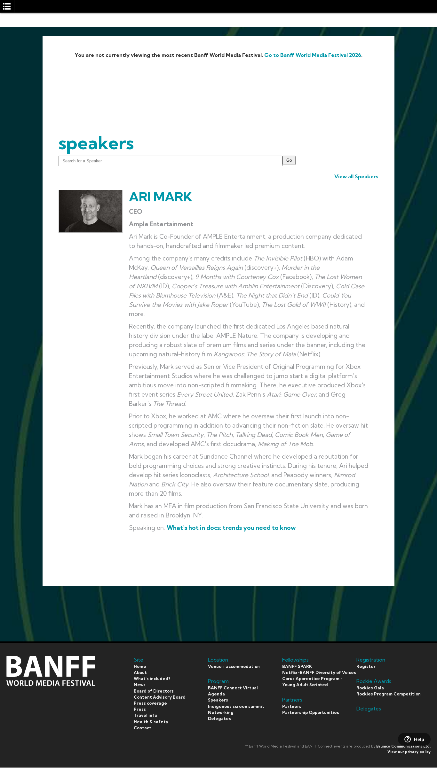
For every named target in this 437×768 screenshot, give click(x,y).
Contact (142, 727)
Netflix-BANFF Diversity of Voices (319, 672)
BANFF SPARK (297, 666)
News (140, 684)
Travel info (145, 715)
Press (140, 709)
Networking (221, 712)
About (140, 672)
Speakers (218, 699)
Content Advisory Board (160, 697)
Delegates (219, 718)
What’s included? (152, 678)
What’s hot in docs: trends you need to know (231, 527)
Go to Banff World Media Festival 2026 (312, 55)
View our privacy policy (409, 751)
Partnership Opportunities (310, 712)
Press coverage (150, 703)
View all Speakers (356, 176)
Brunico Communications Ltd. (403, 746)
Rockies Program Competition (388, 693)
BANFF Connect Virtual (233, 687)
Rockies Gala (370, 687)
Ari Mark (160, 197)
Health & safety (151, 721)
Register (366, 666)
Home (140, 666)
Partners (291, 706)
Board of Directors (154, 691)
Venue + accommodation (234, 666)
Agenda (216, 693)
